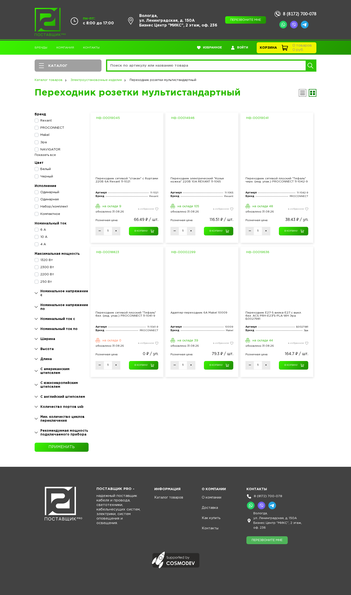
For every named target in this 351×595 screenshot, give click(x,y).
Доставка (210, 507)
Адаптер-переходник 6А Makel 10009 (198, 312)
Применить (61, 447)
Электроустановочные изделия (96, 80)
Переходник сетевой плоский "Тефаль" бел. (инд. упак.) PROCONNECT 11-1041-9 (126, 314)
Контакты (91, 47)
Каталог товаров (49, 80)
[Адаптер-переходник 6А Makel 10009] (201, 282)
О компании (211, 497)
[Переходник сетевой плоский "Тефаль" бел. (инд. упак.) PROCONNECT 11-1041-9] (127, 282)
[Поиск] (310, 65)
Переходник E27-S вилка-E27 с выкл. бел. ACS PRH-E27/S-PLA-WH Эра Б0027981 (273, 315)
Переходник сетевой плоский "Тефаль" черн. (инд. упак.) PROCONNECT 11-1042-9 (276, 180)
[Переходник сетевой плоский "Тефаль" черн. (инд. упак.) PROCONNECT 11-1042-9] (276, 148)
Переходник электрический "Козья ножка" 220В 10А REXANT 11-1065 (197, 180)
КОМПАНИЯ (65, 47)
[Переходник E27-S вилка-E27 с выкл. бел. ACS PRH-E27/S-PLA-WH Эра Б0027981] (276, 282)
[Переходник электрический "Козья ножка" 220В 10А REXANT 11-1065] (201, 148)
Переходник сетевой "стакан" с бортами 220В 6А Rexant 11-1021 (127, 180)
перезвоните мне (245, 20)
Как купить (211, 518)
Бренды (41, 47)
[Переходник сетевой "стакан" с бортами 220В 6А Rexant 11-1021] (127, 148)
